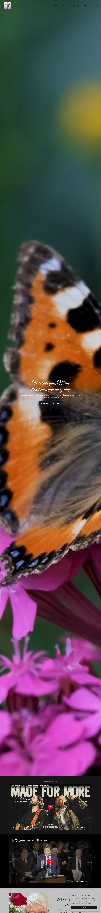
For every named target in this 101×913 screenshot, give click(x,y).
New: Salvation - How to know (50, 403)
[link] (7, 5)
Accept (84, 907)
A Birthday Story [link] (65, 5)
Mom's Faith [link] (86, 5)
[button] (95, 6)
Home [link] (55, 5)
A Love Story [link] (77, 5)
